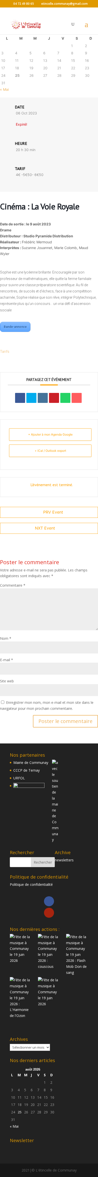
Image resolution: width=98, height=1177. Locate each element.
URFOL (19, 778)
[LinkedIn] (43, 398)
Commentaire (12, 585)
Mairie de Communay (30, 762)
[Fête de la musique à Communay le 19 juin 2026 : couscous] (49, 952)
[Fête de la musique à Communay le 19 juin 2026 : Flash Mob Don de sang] (77, 955)
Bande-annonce (15, 327)
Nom (5, 638)
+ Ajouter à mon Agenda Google (50, 434)
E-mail (6, 659)
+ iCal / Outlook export (50, 451)
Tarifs (5, 352)
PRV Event (53, 512)
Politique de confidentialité (31, 884)
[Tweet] (31, 398)
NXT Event (45, 528)
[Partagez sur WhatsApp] (65, 398)
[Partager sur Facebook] (20, 398)
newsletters (64, 860)
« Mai (4, 89)
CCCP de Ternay (26, 770)
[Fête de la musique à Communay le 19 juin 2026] (21, 949)
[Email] (77, 398)
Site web (7, 681)
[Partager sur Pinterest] (54, 398)
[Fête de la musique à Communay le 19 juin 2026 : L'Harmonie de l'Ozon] (21, 998)
